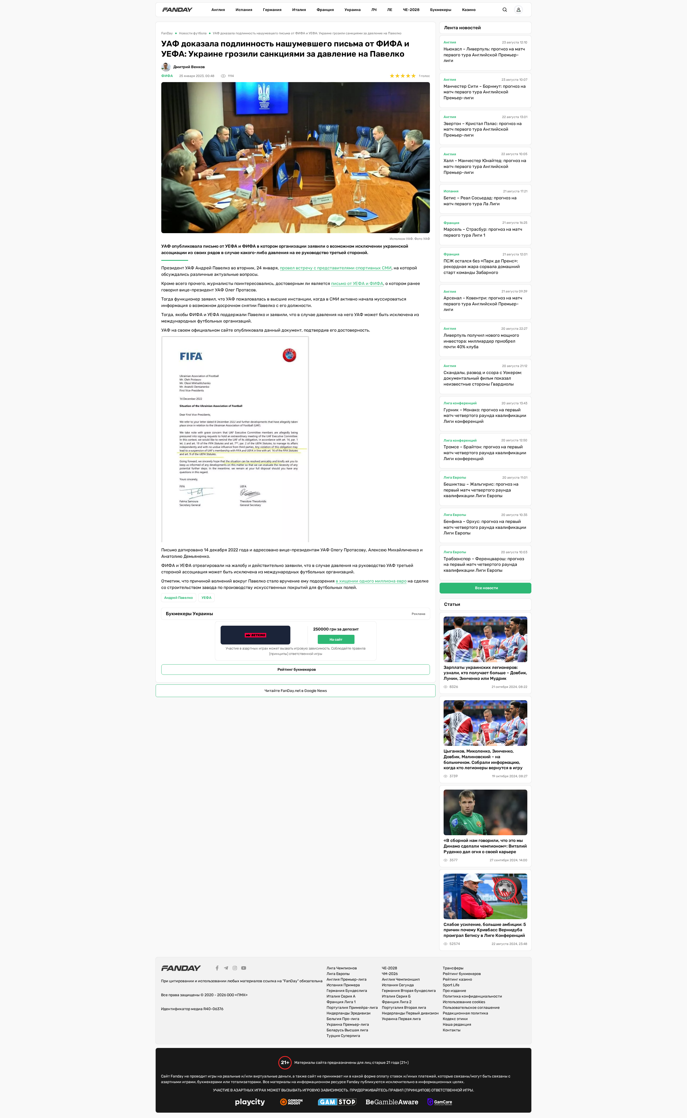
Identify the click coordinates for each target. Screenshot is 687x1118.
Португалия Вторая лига (404, 1007)
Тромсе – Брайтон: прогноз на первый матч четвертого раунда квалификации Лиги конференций (485, 452)
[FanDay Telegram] (226, 969)
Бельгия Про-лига (343, 1019)
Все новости (486, 588)
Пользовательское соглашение (471, 1007)
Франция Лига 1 (341, 1002)
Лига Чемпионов (342, 968)
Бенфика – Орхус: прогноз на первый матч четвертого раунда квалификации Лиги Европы (485, 527)
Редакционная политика (465, 1013)
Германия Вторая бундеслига (409, 990)
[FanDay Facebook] (217, 969)
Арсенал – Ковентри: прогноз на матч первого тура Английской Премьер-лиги (483, 303)
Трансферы (453, 968)
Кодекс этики (455, 1019)
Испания (244, 10)
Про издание (454, 990)
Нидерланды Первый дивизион (410, 1013)
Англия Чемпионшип (401, 979)
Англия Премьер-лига (347, 979)
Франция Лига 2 (396, 1002)
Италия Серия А (341, 996)
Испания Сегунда (398, 985)
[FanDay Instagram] (234, 969)
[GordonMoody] (291, 1102)
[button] (505, 10)
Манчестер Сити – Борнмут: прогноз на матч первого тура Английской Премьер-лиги (485, 92)
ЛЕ (389, 10)
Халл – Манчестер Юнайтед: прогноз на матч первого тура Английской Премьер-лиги (485, 166)
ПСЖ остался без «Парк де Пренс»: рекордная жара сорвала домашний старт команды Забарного (482, 266)
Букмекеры (440, 10)
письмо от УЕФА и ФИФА (357, 283)
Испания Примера (343, 985)
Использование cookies (464, 1002)
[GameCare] (439, 1102)
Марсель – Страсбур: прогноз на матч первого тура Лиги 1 (483, 232)
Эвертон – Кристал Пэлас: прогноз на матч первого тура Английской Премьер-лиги (483, 129)
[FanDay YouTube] (243, 969)
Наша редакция (457, 1024)
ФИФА (167, 76)
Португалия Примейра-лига (352, 1007)
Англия (218, 10)
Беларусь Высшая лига (347, 1030)
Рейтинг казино (457, 979)
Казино (469, 10)
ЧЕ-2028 (411, 10)
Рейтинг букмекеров (296, 669)
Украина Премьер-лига (348, 1024)
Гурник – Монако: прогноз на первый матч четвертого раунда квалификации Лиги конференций (485, 415)
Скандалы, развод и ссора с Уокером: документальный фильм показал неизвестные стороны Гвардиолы (483, 378)
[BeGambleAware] (392, 1102)
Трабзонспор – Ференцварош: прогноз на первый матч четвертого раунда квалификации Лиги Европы (484, 564)
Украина (353, 10)
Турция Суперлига (343, 1035)
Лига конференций (460, 403)
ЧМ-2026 (390, 974)
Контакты (452, 1030)
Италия (299, 10)
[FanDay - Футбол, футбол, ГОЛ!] (177, 10)
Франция (325, 10)
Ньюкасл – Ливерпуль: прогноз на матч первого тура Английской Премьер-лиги (484, 54)
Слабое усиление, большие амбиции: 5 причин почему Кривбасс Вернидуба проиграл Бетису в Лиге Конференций (485, 930)
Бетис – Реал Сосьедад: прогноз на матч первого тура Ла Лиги (480, 200)
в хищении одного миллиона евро (371, 581)
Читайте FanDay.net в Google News (296, 690)
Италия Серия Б (396, 996)
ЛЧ (374, 10)
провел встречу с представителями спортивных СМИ (336, 267)
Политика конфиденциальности (472, 996)
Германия (272, 10)
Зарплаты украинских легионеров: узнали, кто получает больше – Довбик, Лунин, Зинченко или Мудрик (485, 673)
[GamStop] (337, 1102)
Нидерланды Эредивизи (349, 1013)
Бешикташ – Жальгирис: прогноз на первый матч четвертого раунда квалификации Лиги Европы (481, 490)
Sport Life (451, 985)
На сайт (336, 639)
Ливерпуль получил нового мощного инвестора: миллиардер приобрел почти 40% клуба (481, 341)
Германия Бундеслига (347, 990)
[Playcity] (250, 1102)
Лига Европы (455, 477)
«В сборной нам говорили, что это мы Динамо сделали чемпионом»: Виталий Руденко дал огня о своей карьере (485, 846)
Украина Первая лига (401, 1019)
